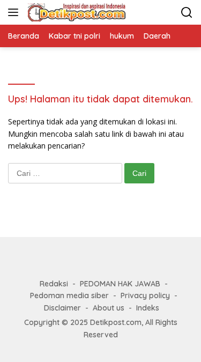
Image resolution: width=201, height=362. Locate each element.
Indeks (147, 308)
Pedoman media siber (69, 295)
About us (108, 308)
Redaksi (54, 284)
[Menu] (15, 12)
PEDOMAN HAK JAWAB (120, 284)
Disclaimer (62, 308)
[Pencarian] (187, 12)
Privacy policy (145, 295)
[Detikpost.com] (75, 12)
